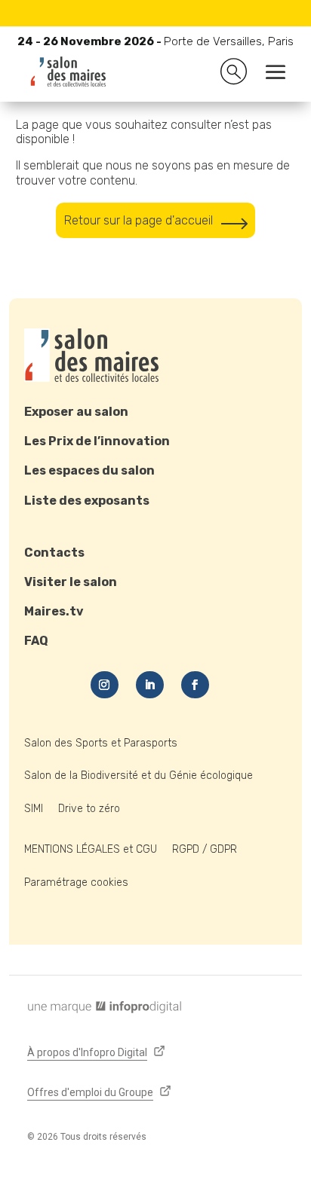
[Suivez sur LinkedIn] (150, 684)
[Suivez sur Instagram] (105, 684)
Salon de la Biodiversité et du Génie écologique (138, 775)
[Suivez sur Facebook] (195, 684)
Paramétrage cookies (76, 882)
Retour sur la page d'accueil (138, 220)
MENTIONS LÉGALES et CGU (90, 849)
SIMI (33, 808)
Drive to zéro (89, 808)
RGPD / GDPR (204, 849)
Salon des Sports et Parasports (100, 743)
